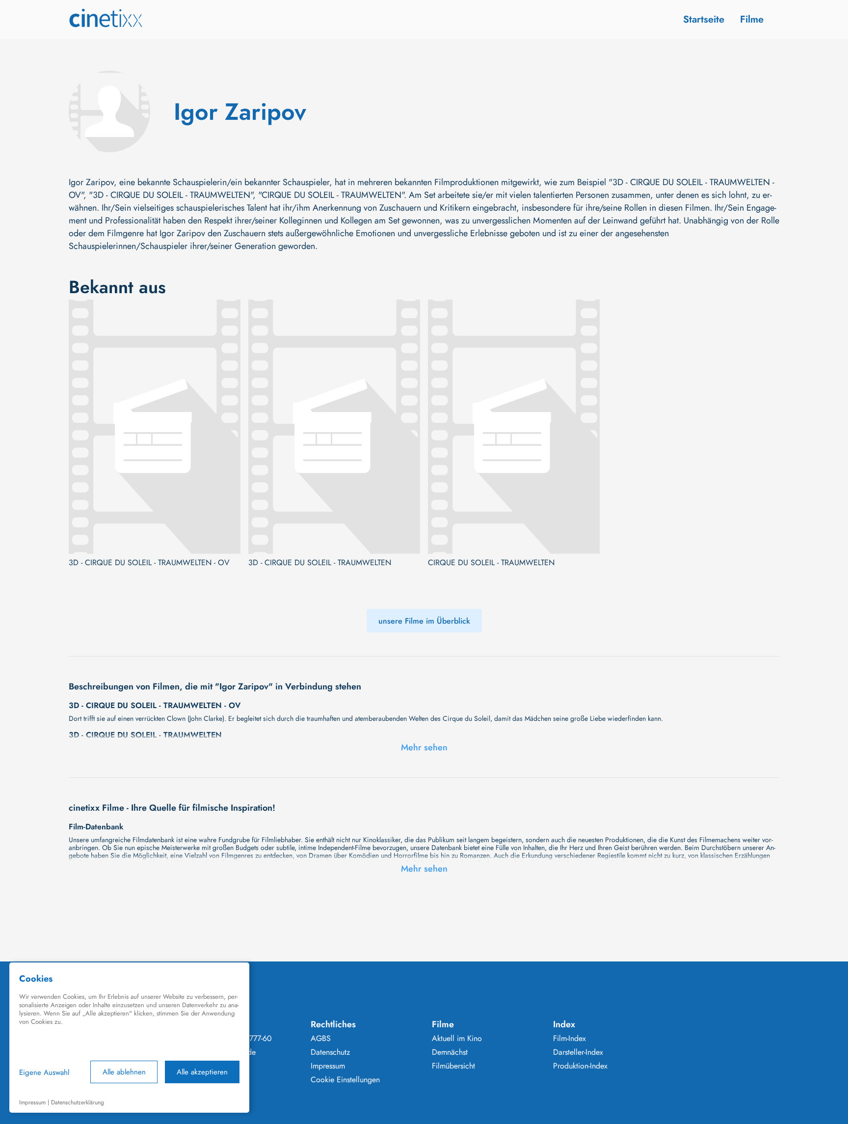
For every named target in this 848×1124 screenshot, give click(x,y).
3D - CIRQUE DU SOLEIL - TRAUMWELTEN (319, 563)
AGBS (321, 1038)
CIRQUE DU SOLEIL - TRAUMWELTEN (491, 563)
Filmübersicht (453, 1066)
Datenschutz (330, 1052)
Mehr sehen (424, 747)
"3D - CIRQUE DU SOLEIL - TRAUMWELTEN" (171, 195)
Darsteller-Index (578, 1052)
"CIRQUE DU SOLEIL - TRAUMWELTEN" (331, 195)
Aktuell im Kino (457, 1038)
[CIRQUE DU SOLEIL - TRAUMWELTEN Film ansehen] (514, 427)
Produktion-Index (580, 1066)
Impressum (328, 1066)
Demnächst (450, 1052)
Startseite (703, 19)
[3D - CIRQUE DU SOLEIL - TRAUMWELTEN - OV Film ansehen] (154, 427)
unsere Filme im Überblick (424, 621)
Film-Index (569, 1038)
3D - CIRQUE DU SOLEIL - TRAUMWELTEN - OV (149, 563)
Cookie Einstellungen (345, 1080)
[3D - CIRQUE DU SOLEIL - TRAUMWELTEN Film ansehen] (334, 427)
